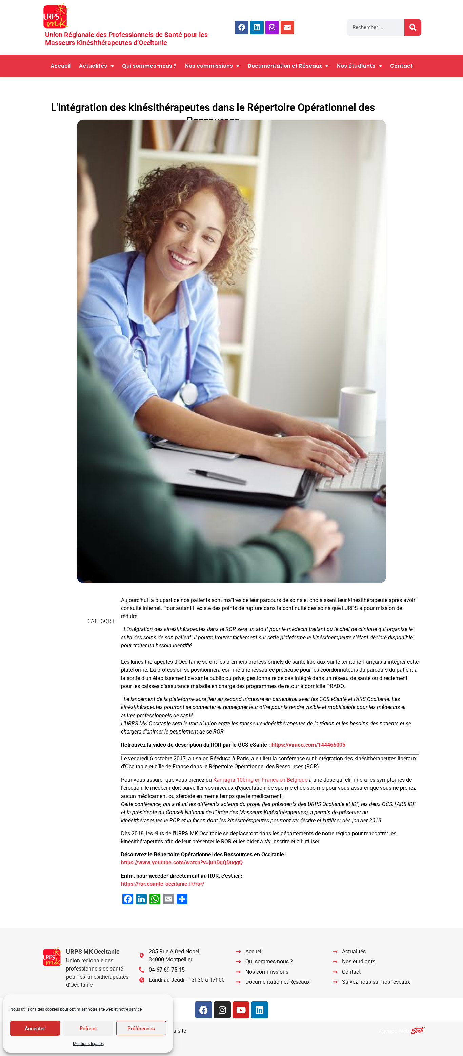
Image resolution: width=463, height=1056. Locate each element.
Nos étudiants (356, 66)
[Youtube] (241, 1009)
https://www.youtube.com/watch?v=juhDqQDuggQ (182, 862)
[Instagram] (272, 27)
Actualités (93, 66)
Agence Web (394, 1031)
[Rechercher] (412, 27)
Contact (401, 66)
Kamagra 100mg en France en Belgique (260, 780)
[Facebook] (241, 27)
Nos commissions (209, 66)
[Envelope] (287, 27)
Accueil (61, 66)
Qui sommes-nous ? (149, 66)
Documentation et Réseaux (285, 66)
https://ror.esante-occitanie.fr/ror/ (162, 884)
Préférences (141, 1028)
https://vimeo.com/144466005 (308, 745)
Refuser (88, 1028)
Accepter (35, 1028)
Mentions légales (88, 1043)
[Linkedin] (257, 27)
